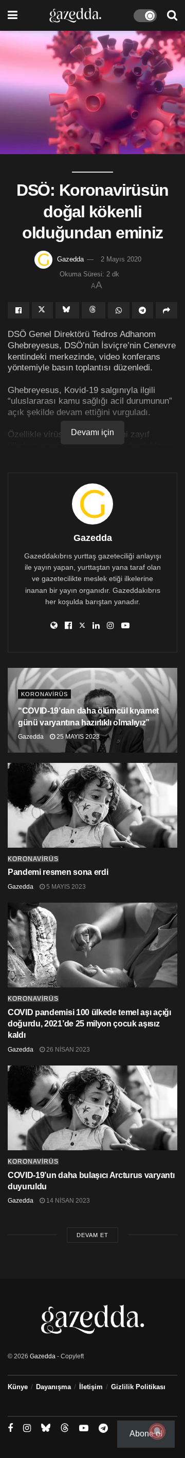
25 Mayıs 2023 (77, 736)
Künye (18, 1387)
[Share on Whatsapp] (119, 310)
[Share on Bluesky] (67, 310)
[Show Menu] (12, 15)
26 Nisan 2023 (67, 1049)
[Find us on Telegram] (103, 1428)
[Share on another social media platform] (166, 310)
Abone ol (146, 1433)
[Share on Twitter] (42, 310)
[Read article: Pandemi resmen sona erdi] (92, 805)
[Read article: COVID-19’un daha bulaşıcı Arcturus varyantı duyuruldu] (92, 1108)
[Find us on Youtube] (83, 1428)
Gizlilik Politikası (138, 1387)
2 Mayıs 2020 (121, 259)
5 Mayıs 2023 (65, 886)
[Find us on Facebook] (10, 1428)
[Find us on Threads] (65, 1428)
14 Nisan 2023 (67, 1200)
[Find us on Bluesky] (45, 1428)
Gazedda (70, 259)
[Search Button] (172, 15)
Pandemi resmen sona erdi (58, 872)
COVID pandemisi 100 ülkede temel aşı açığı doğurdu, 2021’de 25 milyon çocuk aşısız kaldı (89, 1024)
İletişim (91, 1387)
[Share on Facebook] (18, 310)
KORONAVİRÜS (44, 694)
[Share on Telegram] (143, 310)
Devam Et (92, 1235)
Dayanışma (53, 1387)
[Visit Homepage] (75, 15)
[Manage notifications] (157, 1431)
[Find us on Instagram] (27, 1428)
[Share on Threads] (93, 310)
